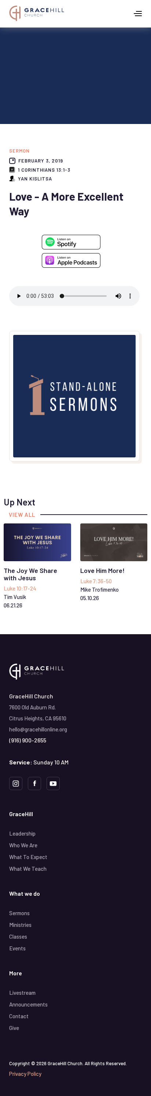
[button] (137, 13)
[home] (36, 13)
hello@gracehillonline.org (38, 729)
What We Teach (28, 868)
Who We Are (23, 845)
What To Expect (28, 857)
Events (17, 948)
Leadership (22, 833)
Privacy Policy (25, 1073)
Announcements (28, 1004)
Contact (19, 1016)
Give (14, 1027)
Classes (18, 936)
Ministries (20, 924)
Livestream (22, 992)
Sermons (19, 913)
